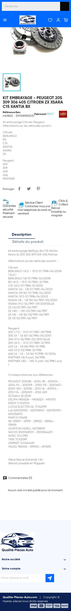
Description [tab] (21, 235)
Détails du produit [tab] (28, 242)
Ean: (18, 112)
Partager (19, 188)
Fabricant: (40, 114)
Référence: (9, 112)
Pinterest (38, 188)
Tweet (28, 188)
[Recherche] (64, 6)
